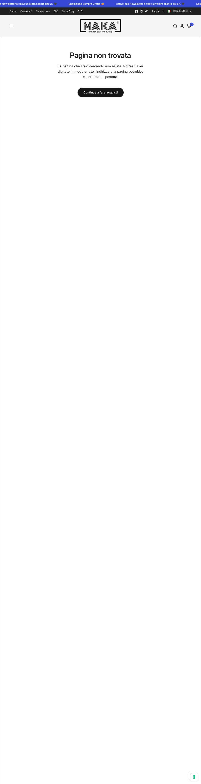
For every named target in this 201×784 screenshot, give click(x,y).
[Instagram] (141, 11)
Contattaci (26, 11)
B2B (80, 11)
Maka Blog (68, 11)
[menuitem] (14, 11)
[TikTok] (146, 11)
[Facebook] (136, 11)
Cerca (13, 11)
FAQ (56, 11)
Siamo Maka (43, 11)
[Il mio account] (182, 26)
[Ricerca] (175, 26)
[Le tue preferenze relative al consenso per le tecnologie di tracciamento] (194, 777)
